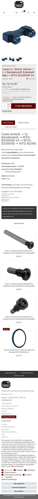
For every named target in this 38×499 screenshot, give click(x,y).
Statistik (20, 470)
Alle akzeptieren (19, 483)
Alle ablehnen (19, 491)
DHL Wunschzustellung (13, 475)
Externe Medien (10, 472)
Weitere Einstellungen (9, 479)
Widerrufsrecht (6, 413)
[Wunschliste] (22, 12)
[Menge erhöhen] (8, 104)
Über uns (4, 437)
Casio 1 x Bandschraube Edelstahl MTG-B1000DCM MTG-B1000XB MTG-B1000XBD (19, 252)
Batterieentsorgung (8, 427)
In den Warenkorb (23, 106)
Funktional (8, 477)
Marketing (31, 470)
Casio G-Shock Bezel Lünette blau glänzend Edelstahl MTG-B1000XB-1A (19, 351)
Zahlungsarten (6, 403)
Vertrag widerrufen (9, 417)
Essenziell (8, 470)
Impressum (5, 429)
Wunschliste (32, 79)
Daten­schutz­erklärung (17, 466)
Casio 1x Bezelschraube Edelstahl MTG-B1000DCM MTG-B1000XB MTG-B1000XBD (19, 318)
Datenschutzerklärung (9, 432)
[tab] (8, 122)
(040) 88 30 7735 (8, 394)
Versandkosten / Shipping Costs (21, 89)
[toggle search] (17, 13)
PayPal (28, 475)
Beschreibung (8, 123)
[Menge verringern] (8, 107)
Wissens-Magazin (7, 408)
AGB (3, 434)
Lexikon (4, 411)
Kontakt (4, 424)
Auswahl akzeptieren (19, 487)
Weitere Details (23, 123)
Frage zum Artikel (11, 127)
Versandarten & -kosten (9, 406)
